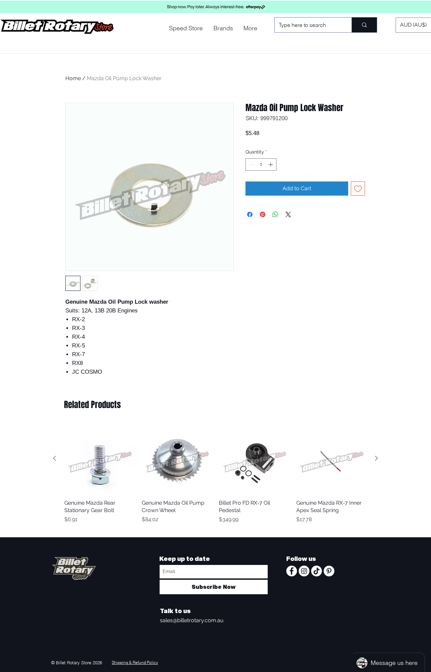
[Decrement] (250, 164)
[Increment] (271, 164)
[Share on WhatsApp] (275, 214)
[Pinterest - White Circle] (329, 571)
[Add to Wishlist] (358, 188)
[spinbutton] (261, 164)
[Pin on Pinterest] (263, 214)
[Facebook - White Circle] (291, 571)
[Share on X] (288, 214)
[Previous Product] (55, 458)
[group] (215, 477)
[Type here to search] (364, 25)
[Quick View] (99, 458)
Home (73, 78)
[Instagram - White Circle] (304, 571)
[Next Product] (376, 458)
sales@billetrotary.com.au (192, 620)
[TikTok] (316, 571)
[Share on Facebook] (250, 214)
